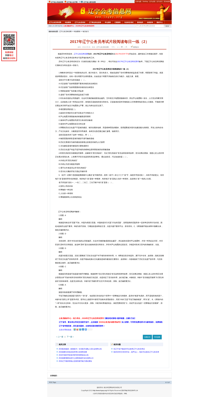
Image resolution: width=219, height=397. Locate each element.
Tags (54, 382)
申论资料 (108, 22)
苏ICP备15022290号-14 (129, 390)
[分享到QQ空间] (74, 329)
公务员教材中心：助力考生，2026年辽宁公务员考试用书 (97, 318)
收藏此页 (147, 337)
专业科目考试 (128, 22)
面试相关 (140, 22)
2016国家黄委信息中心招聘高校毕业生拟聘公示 (76, 358)
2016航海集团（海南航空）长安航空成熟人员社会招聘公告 (80, 349)
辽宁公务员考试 (80, 22)
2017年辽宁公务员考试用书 (128, 61)
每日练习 (86, 31)
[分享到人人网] (82, 329)
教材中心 (160, 22)
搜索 (167, 26)
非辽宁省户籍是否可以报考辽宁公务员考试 (129, 349)
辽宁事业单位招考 (95, 22)
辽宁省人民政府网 (57, 2)
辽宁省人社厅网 (72, 2)
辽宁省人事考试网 (90, 2)
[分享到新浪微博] (77, 329)
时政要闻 (68, 22)
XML (125, 393)
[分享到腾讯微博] (80, 329)
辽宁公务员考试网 (55, 22)
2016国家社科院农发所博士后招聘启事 (73, 352)
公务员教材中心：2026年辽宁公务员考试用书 (78, 26)
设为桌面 (152, 1)
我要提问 (136, 47)
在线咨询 (150, 22)
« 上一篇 (59, 337)
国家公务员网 (53, 26)
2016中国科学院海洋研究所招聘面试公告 (74, 355)
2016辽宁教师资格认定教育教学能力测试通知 (75, 361)
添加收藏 (167, 1)
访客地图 (138, 1)
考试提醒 (157, 337)
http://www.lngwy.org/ (100, 390)
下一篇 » (70, 337)
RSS (50, 382)
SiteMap (145, 1)
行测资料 (118, 22)
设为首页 (160, 1)
